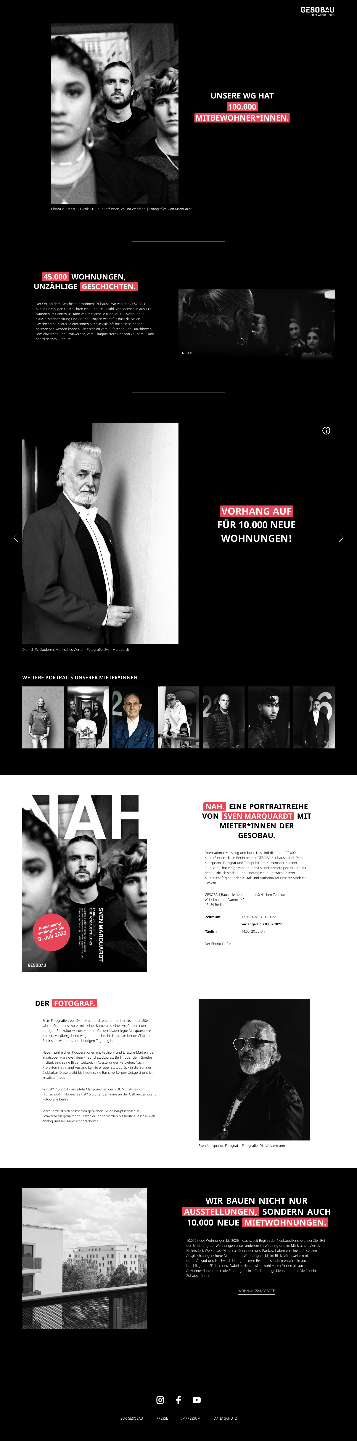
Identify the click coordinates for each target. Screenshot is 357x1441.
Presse (162, 1418)
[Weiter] (341, 538)
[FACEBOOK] (178, 1400)
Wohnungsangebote (256, 1290)
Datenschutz (225, 1418)
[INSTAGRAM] (160, 1400)
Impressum (190, 1418)
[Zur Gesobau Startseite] (318, 11)
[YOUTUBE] (197, 1400)
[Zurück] (15, 538)
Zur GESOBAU (131, 1418)
